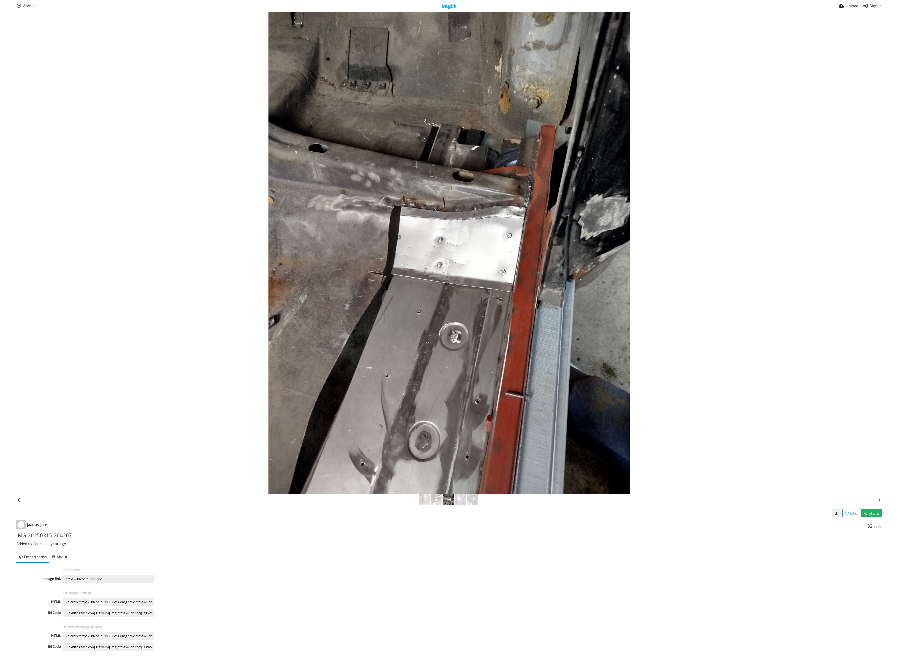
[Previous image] (18, 500)
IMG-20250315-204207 (44, 535)
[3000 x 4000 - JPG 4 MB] (836, 513)
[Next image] (879, 500)
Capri (37, 543)
